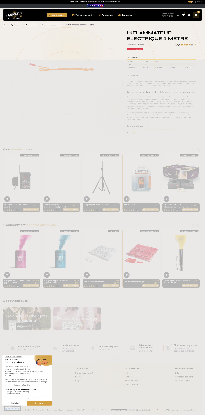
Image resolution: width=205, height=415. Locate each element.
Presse (78, 377)
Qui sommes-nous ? (84, 373)
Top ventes (127, 15)
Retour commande (132, 381)
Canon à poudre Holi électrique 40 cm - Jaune (177, 282)
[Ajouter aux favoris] (7, 199)
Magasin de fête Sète (23, 410)
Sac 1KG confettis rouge (134, 282)
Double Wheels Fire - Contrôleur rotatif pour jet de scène (56, 206)
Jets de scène (31, 25)
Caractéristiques (135, 126)
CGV (177, 373)
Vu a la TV (81, 410)
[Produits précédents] (193, 149)
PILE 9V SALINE (130, 205)
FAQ (126, 373)
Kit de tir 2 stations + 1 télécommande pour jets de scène (175, 206)
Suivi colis (128, 377)
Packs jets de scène (77, 318)
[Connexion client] (189, 15)
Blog (77, 381)
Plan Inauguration (39, 410)
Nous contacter (131, 384)
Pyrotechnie (107, 15)
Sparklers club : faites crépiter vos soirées (61, 410)
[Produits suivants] (198, 149)
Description (132, 76)
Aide (199, 2)
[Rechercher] (178, 15)
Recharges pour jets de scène (26, 318)
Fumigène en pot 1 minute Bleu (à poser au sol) (57, 282)
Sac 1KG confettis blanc (94, 282)
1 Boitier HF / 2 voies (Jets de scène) (16, 206)
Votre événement (83, 15)
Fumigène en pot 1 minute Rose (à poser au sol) (17, 282)
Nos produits (58, 15)
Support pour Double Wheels (96, 205)
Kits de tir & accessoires (51, 25)
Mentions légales (182, 381)
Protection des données (185, 377)
